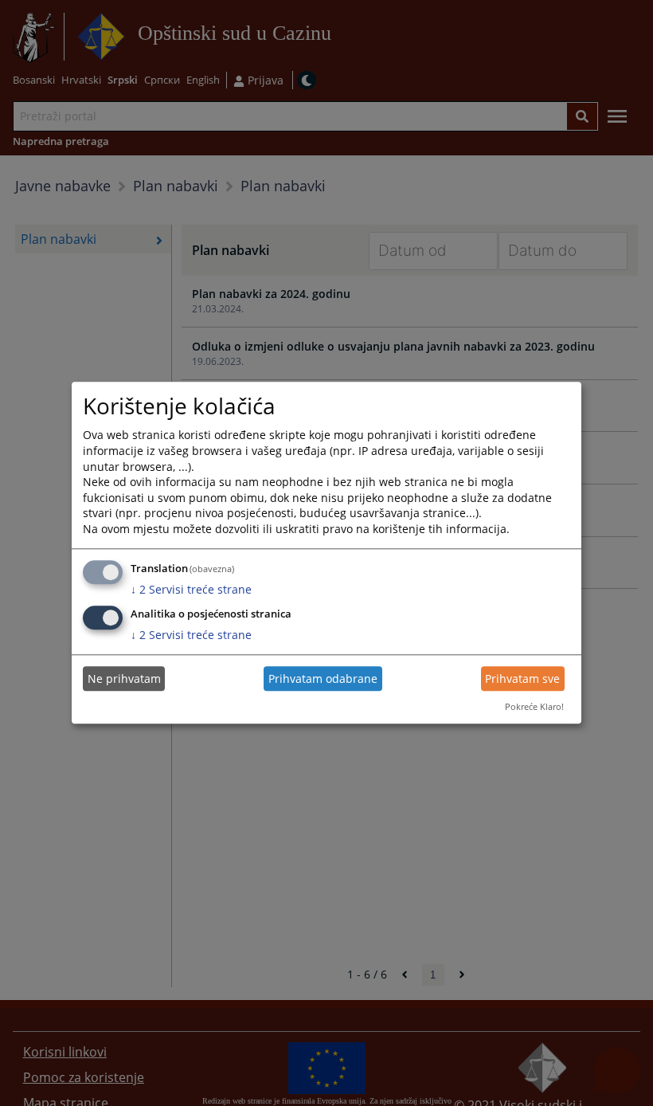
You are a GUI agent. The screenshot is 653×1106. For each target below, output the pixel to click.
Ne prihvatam (124, 678)
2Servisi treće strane (191, 589)
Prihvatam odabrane (322, 678)
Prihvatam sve (522, 678)
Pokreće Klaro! (534, 706)
